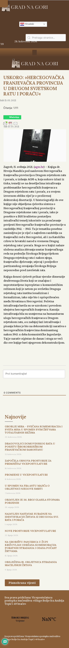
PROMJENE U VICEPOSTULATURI (26, 474)
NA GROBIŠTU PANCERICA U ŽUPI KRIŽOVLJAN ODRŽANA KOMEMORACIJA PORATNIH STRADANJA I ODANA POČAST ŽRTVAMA (31, 546)
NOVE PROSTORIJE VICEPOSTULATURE (30, 530)
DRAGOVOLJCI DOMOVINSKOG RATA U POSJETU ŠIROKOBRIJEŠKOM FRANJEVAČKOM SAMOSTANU (30, 446)
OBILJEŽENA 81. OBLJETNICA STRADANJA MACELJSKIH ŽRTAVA (31, 563)
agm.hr (38, 166)
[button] (4, 3)
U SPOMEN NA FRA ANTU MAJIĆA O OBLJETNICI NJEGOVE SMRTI (27, 487)
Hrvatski (29, 24)
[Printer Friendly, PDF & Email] (10, 125)
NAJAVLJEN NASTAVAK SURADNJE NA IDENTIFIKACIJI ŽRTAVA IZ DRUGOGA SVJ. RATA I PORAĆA (32, 516)
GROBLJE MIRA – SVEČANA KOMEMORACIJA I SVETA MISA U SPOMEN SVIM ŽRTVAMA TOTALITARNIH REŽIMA (33, 429)
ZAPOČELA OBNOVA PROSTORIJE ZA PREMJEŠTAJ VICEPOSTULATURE (28, 462)
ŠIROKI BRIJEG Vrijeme (34, 619)
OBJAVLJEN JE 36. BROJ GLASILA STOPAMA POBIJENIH (32, 501)
